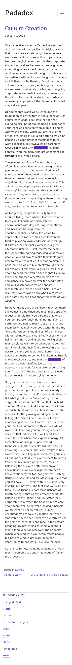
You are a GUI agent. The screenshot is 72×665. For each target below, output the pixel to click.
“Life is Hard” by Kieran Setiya (48, 574)
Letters (19, 569)
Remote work (12, 574)
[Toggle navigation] (62, 13)
